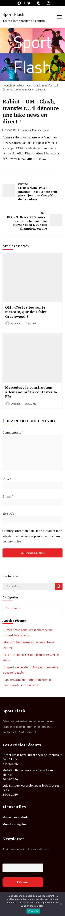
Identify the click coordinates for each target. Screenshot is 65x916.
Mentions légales (14, 824)
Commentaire (12, 432)
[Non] (60, 904)
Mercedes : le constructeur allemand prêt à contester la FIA (31, 392)
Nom (6, 479)
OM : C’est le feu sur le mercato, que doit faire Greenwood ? (26, 312)
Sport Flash (13, 14)
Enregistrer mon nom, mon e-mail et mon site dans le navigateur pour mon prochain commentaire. (32, 536)
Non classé (13, 608)
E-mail (8, 496)
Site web (8, 513)
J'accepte (33, 911)
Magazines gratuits (15, 817)
